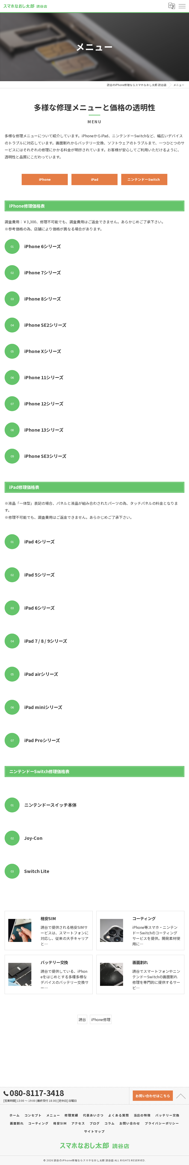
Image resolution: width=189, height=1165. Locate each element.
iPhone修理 (100, 1019)
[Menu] (182, 6)
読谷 (82, 1019)
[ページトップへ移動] (181, 1095)
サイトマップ (94, 1131)
